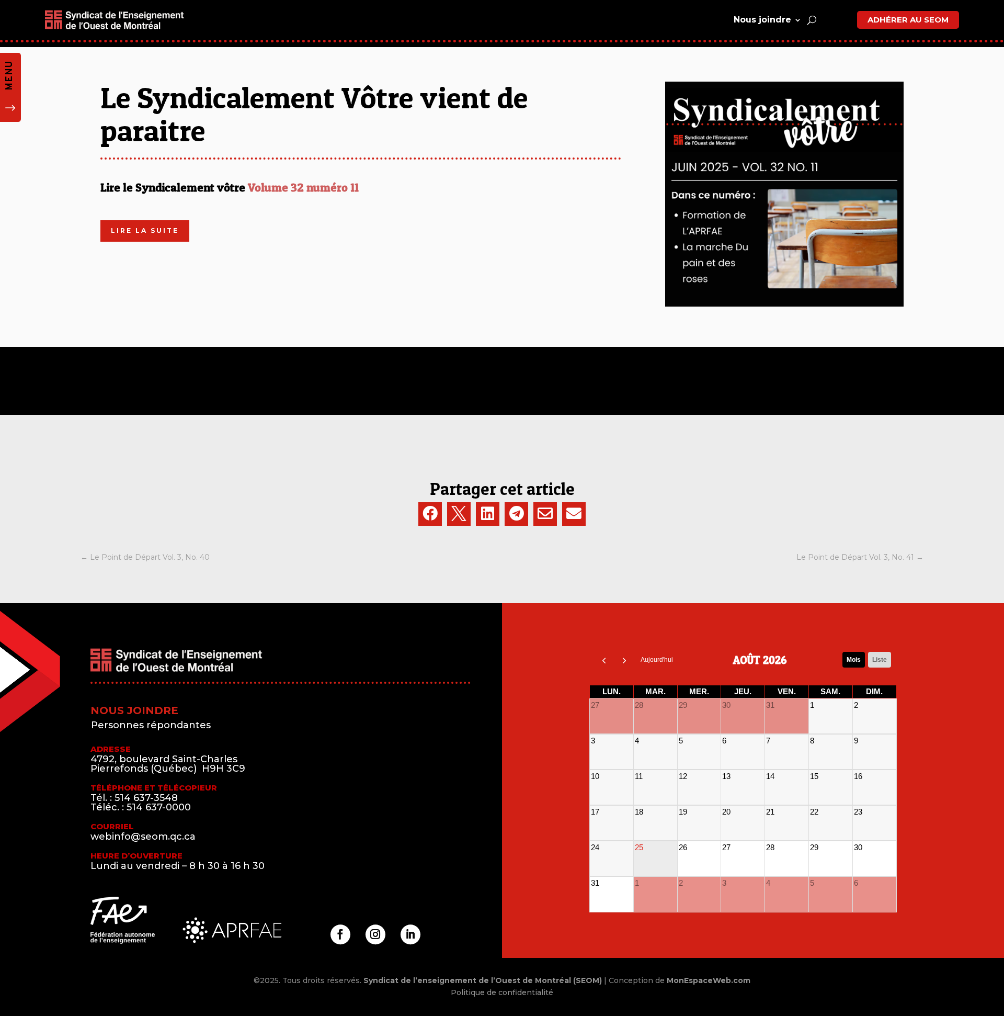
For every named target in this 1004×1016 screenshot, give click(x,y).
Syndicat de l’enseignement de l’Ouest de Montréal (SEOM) (482, 980)
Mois (854, 659)
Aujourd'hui (657, 659)
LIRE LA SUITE (145, 230)
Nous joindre (762, 20)
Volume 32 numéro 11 (303, 187)
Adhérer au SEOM (908, 20)
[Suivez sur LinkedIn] (410, 934)
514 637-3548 (146, 798)
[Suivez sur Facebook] (340, 934)
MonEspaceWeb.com (708, 980)
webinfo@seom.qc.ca (143, 836)
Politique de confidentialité (502, 992)
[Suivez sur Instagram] (375, 934)
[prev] (604, 659)
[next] (625, 659)
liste (879, 659)
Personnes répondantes (151, 725)
